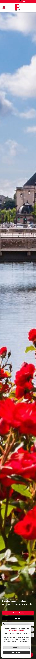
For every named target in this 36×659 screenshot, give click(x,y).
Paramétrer (16, 647)
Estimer (18, 618)
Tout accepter (16, 652)
